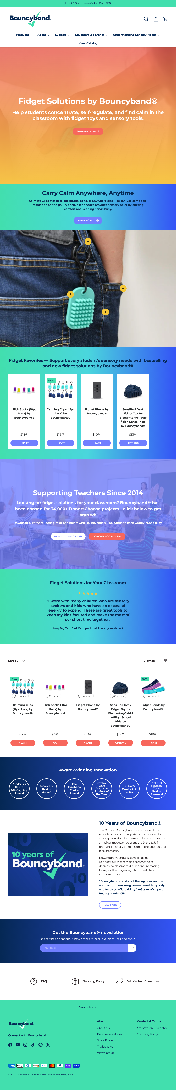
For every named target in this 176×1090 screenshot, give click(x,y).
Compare (21, 696)
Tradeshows (105, 1046)
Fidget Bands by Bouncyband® (153, 707)
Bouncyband (22, 1074)
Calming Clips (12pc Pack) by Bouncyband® (60, 413)
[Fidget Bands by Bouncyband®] (153, 687)
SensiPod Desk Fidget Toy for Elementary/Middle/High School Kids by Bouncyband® (133, 418)
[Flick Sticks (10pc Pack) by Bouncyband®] (24, 390)
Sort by (13, 660)
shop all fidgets (88, 131)
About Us (103, 1028)
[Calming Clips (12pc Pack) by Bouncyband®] (60, 390)
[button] (165, 19)
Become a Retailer (109, 1034)
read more (85, 220)
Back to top (86, 1007)
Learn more (101, 3)
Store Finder (105, 1040)
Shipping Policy (147, 1034)
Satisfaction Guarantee (152, 1028)
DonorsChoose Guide (107, 536)
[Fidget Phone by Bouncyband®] (97, 390)
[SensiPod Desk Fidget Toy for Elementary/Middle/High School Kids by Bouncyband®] (133, 390)
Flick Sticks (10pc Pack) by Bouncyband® (24, 413)
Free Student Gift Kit (68, 536)
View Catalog (88, 43)
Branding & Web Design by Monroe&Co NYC (52, 1074)
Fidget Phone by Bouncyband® (97, 411)
